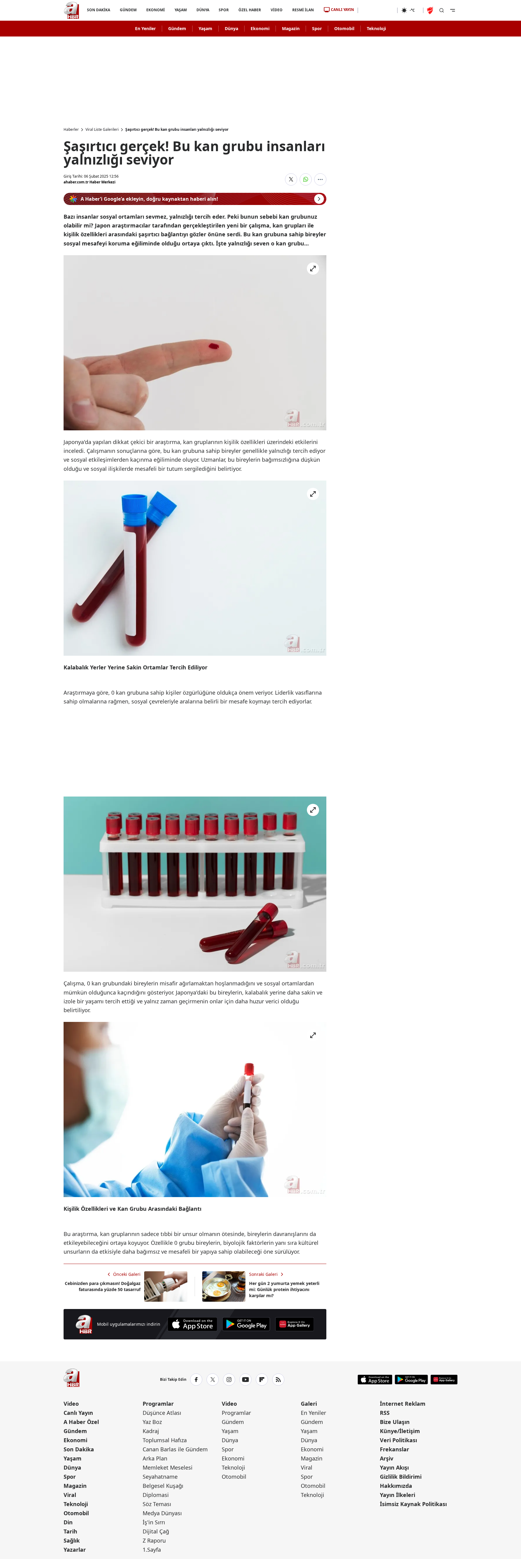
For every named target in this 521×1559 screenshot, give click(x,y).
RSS (385, 1412)
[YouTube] (245, 1379)
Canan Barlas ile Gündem (175, 1449)
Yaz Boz (152, 1421)
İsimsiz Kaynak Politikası (413, 1504)
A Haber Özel (81, 1421)
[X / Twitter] (213, 1379)
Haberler (71, 129)
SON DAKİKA (98, 9)
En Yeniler (145, 28)
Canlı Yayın (78, 1412)
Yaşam (205, 28)
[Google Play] (246, 1324)
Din (68, 1522)
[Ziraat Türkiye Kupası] (430, 10)
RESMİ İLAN (303, 9)
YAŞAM (180, 9)
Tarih (70, 1531)
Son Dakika (79, 1449)
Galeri (309, 1403)
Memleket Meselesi (168, 1467)
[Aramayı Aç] (441, 10)
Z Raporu (154, 1540)
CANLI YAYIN (342, 9)
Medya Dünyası (162, 1513)
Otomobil (344, 28)
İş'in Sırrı (154, 1522)
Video (71, 1403)
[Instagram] (229, 1379)
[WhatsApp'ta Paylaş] (306, 179)
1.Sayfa (152, 1549)
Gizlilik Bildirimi (401, 1476)
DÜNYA (202, 9)
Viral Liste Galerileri (102, 129)
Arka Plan (155, 1458)
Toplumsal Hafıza (165, 1440)
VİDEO (277, 9)
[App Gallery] (294, 1324)
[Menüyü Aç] (452, 10)
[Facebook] (196, 1379)
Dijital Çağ (156, 1531)
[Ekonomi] (378, 10)
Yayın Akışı (394, 1467)
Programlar (158, 1403)
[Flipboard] (262, 1379)
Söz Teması (157, 1504)
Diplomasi (156, 1494)
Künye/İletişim (400, 1431)
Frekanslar (394, 1449)
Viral (70, 1494)
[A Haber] (71, 10)
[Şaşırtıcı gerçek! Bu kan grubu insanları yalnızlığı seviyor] (195, 342)
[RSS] (278, 1379)
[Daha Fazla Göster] (320, 179)
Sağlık (72, 1540)
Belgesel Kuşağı (163, 1485)
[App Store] (192, 1324)
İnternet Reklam (402, 1403)
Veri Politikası (398, 1440)
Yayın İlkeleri (397, 1494)
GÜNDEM (128, 9)
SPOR (224, 9)
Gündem (177, 28)
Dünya (231, 28)
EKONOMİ (155, 9)
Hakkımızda (396, 1485)
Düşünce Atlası (162, 1412)
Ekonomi (260, 28)
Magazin (291, 28)
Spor (317, 28)
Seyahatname (160, 1476)
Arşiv (386, 1458)
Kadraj (151, 1431)
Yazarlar (75, 1549)
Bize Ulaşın (395, 1421)
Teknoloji (376, 28)
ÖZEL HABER (249, 9)
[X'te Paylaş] (291, 179)
